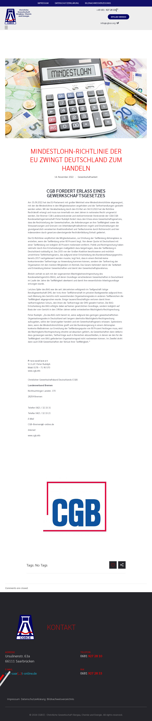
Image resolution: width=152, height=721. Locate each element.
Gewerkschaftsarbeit (88, 176)
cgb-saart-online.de (21, 673)
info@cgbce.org (108, 23)
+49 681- (105, 9)
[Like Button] (113, 565)
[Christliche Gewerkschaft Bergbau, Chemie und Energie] (24, 16)
